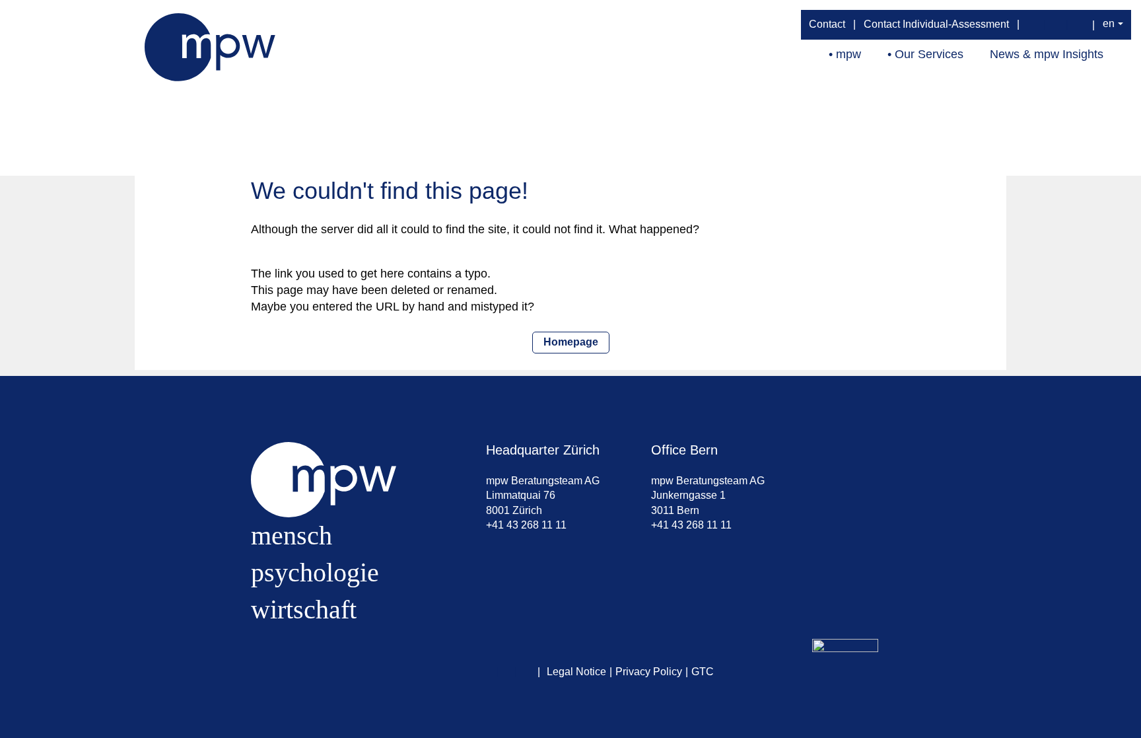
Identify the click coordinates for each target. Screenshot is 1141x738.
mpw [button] (848, 54)
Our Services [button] (929, 54)
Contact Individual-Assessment (936, 24)
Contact (827, 24)
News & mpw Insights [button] (1046, 54)
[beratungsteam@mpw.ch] (1033, 24)
